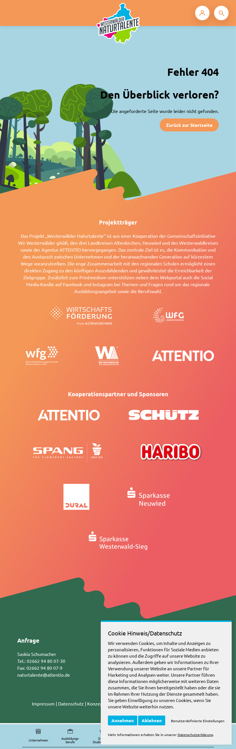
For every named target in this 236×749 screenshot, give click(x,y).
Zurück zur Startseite (189, 125)
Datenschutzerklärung (195, 734)
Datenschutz (71, 703)
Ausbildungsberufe (70, 740)
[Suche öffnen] (221, 13)
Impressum (43, 703)
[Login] (202, 13)
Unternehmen (38, 740)
